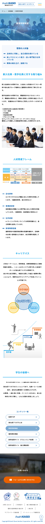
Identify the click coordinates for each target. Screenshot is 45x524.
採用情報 (10, 11)
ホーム (3, 11)
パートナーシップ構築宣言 (31, 512)
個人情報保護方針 (32, 505)
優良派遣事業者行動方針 (15, 508)
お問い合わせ (7, 505)
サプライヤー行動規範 (12, 512)
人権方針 (30, 508)
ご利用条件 (19, 505)
